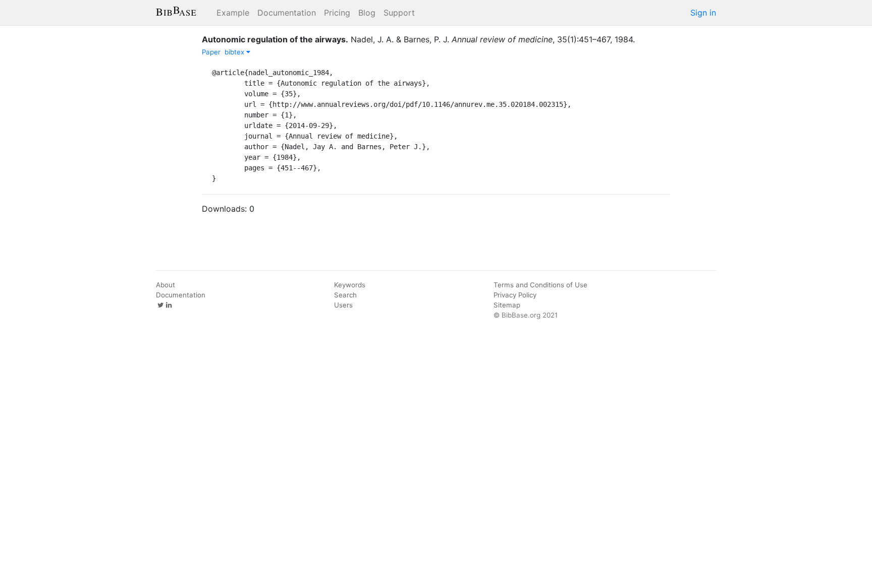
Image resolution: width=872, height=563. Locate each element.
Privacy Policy (515, 295)
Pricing (337, 13)
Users (343, 305)
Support (399, 13)
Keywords (349, 285)
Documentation (286, 13)
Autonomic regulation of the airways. (275, 39)
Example (232, 13)
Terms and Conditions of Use (540, 285)
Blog (366, 13)
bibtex (235, 52)
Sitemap (507, 305)
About (165, 285)
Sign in (703, 13)
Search (345, 295)
